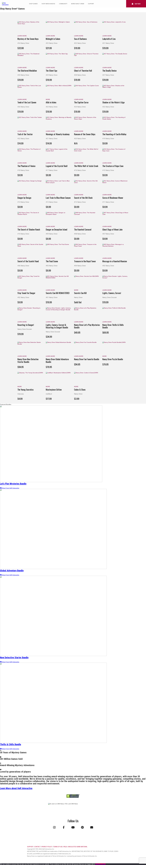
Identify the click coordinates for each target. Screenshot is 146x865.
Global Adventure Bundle (12, 570)
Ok (96, 864)
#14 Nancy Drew (23, 202)
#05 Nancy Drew (51, 266)
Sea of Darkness (80, 38)
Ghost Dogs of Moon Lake (112, 229)
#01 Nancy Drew (51, 297)
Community (63, 4)
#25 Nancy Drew (51, 107)
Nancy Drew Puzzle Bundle (112, 359)
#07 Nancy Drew (108, 234)
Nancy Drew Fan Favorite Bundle (86, 359)
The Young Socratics (25, 389)
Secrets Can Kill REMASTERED (57, 293)
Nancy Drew (78, 297)
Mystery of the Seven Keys (28, 38)
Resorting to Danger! (25, 324)
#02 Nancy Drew (23, 297)
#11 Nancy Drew (108, 202)
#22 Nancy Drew (23, 139)
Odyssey (20, 394)
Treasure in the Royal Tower (85, 261)
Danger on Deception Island (56, 229)
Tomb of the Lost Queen (26, 102)
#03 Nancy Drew (108, 266)
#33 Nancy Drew (51, 43)
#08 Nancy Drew (80, 234)
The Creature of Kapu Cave (112, 165)
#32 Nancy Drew (80, 43)
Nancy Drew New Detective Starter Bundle (27, 360)
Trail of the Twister (25, 134)
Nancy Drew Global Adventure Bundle (57, 360)
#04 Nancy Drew (80, 266)
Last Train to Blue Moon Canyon (58, 197)
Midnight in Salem (53, 38)
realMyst (49, 394)
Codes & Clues (80, 389)
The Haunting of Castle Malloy (114, 134)
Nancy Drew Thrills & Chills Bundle (113, 326)
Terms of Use (58, 846)
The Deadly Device (109, 70)
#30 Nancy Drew (23, 75)
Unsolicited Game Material (77, 846)
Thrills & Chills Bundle (10, 744)
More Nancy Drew (77, 4)
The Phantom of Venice (26, 165)
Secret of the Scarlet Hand (28, 261)
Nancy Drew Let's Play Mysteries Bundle (87, 326)
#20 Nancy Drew (80, 139)
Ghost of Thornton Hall (83, 70)
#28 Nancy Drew (80, 75)
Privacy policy (101, 864)
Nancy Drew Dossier (109, 297)
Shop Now (137, 4)
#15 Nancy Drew (108, 170)
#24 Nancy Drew (80, 107)
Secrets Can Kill (80, 293)
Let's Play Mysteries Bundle (13, 483)
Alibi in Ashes (51, 102)
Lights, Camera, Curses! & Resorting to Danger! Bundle (57, 326)
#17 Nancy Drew (51, 170)
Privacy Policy (47, 846)
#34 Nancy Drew (23, 43)
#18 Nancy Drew (23, 170)
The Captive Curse (81, 102)
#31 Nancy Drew (108, 43)
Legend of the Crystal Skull (56, 165)
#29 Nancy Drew (51, 75)
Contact (37, 846)
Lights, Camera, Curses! (111, 293)
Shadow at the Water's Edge (113, 102)
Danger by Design (24, 197)
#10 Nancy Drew (23, 234)
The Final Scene (52, 261)
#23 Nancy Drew (108, 107)
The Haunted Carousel (82, 229)
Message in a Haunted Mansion (114, 261)
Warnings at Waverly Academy (58, 134)
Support (91, 4)
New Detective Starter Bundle (14, 657)
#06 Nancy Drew (23, 266)
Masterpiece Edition (54, 389)
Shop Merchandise (48, 4)
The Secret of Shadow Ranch (28, 229)
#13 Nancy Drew (51, 202)
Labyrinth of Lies (109, 38)
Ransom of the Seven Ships (84, 134)
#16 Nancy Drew (80, 170)
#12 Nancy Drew (80, 202)
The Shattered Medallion (27, 70)
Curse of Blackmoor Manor (112, 197)
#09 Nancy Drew (51, 234)
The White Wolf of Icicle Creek (86, 165)
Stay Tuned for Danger (26, 293)
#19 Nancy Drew (108, 139)
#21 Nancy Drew (51, 139)
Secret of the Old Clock (83, 197)
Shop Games (33, 4)
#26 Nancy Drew (23, 107)
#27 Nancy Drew (108, 75)
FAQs (65, 846)
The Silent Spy (51, 70)
